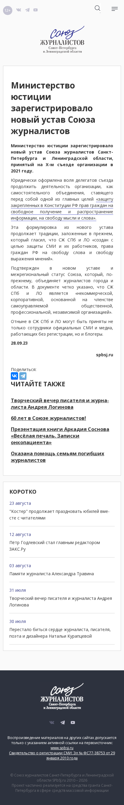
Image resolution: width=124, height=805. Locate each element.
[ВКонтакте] (14, 376)
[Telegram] (22, 376)
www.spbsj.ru (62, 747)
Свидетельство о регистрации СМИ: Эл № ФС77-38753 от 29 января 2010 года (62, 755)
